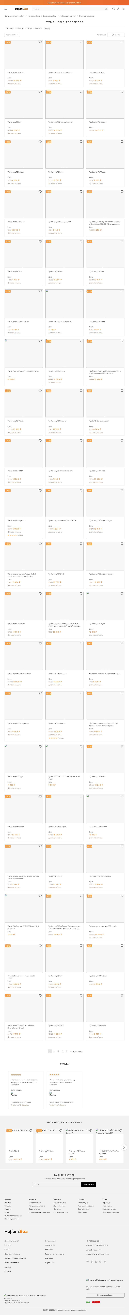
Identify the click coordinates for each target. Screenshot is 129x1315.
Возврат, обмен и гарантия (15, 1258)
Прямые (8, 1202)
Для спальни (83, 1212)
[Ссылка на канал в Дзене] (100, 1261)
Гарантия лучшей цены (54, 1254)
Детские (57, 1209)
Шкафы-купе (83, 1202)
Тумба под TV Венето (58, 1105)
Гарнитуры (107, 1202)
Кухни (105, 1199)
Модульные (107, 1206)
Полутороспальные (37, 1206)
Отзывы (8, 1271)
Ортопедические (12, 1219)
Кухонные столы (109, 1209)
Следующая (76, 1051)
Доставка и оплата (12, 1254)
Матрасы (57, 1199)
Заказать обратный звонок (97, 1245)
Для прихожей (84, 1209)
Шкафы (81, 1199)
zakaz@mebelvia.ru (94, 1250)
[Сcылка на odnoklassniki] (91, 1261)
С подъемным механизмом (40, 1212)
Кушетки (8, 1209)
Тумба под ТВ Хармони (20, 1105)
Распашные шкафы (86, 1206)
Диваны (8, 1199)
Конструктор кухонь (111, 1212)
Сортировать (10, 35)
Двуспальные (34, 1209)
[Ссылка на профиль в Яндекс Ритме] (104, 1261)
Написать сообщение (105, 1295)
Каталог (8, 1245)
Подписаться (89, 1184)
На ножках (38, 28)
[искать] (106, 8)
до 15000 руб (19, 28)
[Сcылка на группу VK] (87, 1261)
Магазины (49, 1249)
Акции (7, 1249)
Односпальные (35, 1202)
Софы (7, 1212)
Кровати (32, 1199)
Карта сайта (50, 1263)
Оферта (8, 1267)
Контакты (49, 1258)
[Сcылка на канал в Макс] (96, 1261)
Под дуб (29, 28)
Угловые (8, 1206)
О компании (50, 1245)
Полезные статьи (12, 1263)
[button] (23, 117)
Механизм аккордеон (13, 1215)
